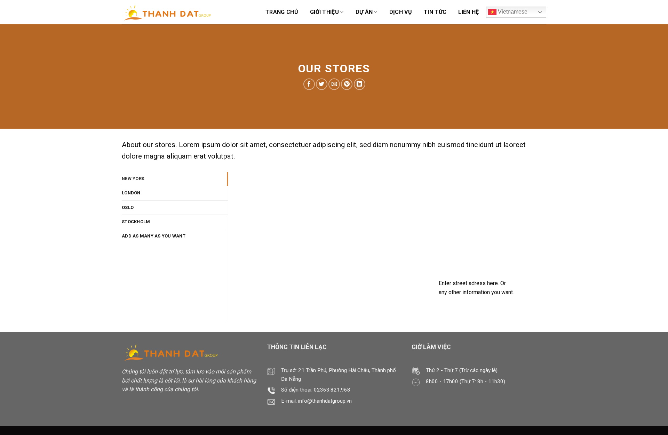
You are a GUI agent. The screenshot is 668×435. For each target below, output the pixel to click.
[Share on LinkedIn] (359, 84)
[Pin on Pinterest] (346, 84)
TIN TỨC (435, 12)
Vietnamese (511, 12)
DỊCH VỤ (400, 12)
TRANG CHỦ (281, 12)
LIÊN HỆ (468, 12)
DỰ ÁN (364, 12)
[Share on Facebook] (309, 84)
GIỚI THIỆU (324, 12)
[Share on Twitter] (321, 84)
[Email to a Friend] (334, 84)
